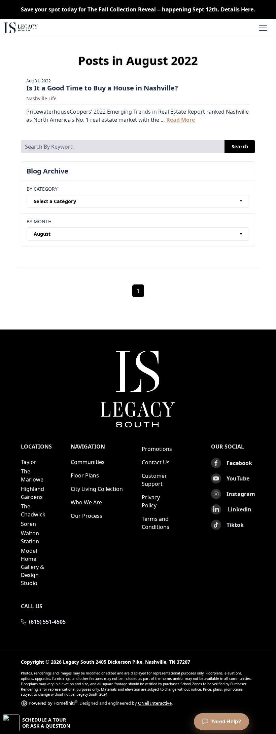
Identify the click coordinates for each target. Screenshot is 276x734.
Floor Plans (85, 475)
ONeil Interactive (155, 703)
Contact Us (156, 462)
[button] (138, 723)
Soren (28, 524)
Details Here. (238, 9)
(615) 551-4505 (47, 621)
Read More (180, 119)
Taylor (28, 462)
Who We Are (86, 502)
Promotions (157, 449)
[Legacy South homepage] (138, 389)
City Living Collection (97, 489)
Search (240, 146)
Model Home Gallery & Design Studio (32, 567)
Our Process (86, 515)
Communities (88, 462)
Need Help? (226, 721)
